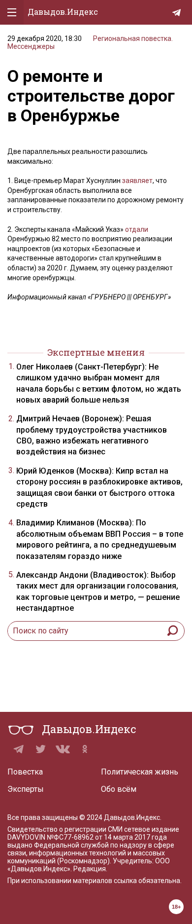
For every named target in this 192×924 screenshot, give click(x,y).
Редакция (89, 869)
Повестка (25, 771)
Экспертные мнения (96, 352)
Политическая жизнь (139, 771)
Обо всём (118, 789)
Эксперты (25, 789)
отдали (136, 229)
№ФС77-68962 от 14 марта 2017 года (107, 837)
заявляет (137, 181)
